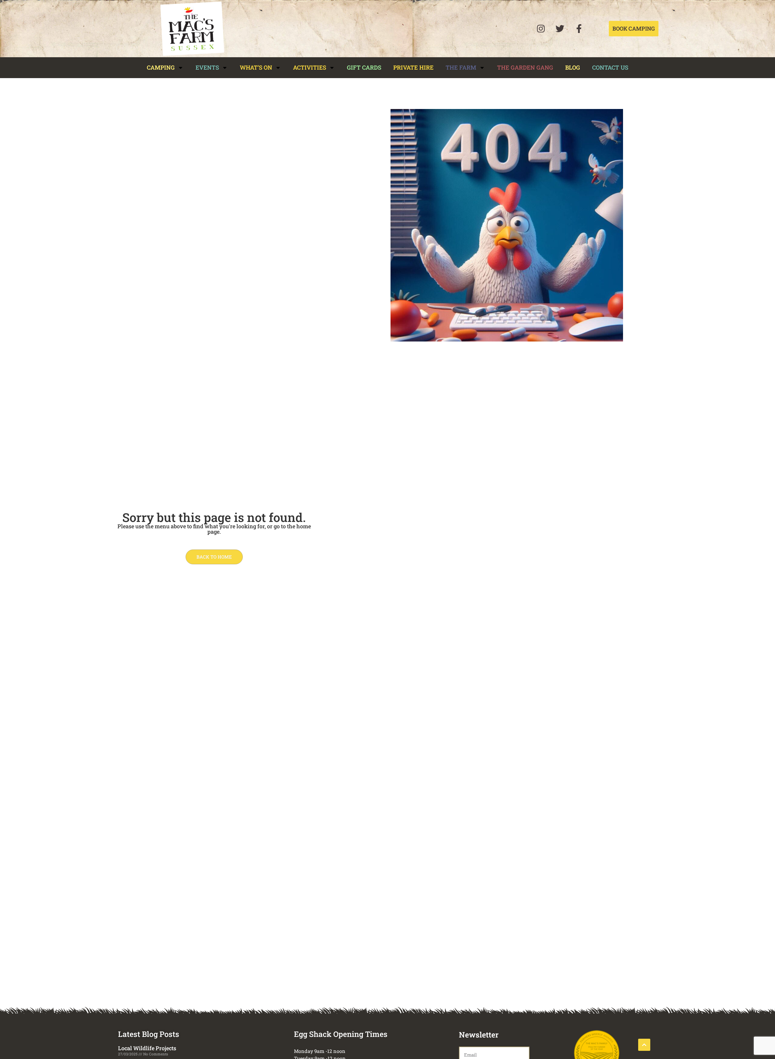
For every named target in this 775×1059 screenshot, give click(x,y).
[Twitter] (560, 29)
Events (207, 67)
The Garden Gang (525, 67)
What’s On (256, 67)
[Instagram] (540, 29)
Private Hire (413, 67)
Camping (161, 67)
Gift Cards (364, 67)
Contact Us (610, 67)
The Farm (461, 67)
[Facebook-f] (579, 29)
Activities (309, 67)
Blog (572, 67)
